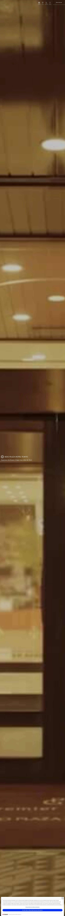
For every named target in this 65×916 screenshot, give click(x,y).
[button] (39, 3)
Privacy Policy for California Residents (32, 907)
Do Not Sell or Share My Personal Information (32, 910)
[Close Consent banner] (63, 898)
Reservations (59, 2)
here (25, 903)
